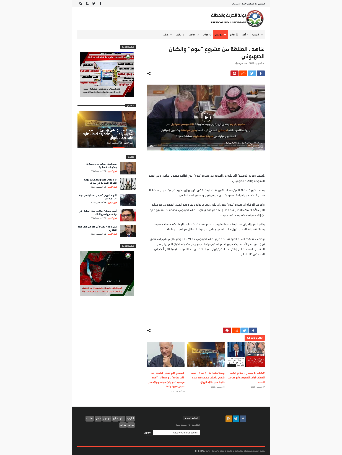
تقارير (115, 418)
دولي (98, 418)
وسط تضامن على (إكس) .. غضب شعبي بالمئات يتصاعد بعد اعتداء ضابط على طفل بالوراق (208, 377)
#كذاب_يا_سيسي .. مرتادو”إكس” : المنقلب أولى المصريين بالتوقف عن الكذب (246, 377)
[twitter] (252, 73)
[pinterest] (234, 73)
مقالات (89, 418)
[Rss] (87, 3)
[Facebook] (100, 3)
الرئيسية (130, 418)
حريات (123, 424)
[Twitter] (93, 3)
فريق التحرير (128, 143)
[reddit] (243, 73)
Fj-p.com (199, 450)
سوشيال (239, 63)
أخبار (122, 418)
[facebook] (261, 73)
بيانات (131, 424)
